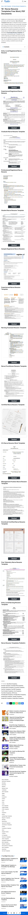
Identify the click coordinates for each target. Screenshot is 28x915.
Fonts (3, 802)
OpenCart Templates (6, 823)
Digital (3, 793)
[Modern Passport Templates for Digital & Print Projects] (23, 860)
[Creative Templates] (7, 1)
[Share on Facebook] (8, 913)
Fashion (3, 798)
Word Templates (7, 6)
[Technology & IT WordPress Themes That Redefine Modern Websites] (5, 759)
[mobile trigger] (2, 1)
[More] (25, 703)
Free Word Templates (6, 692)
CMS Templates (5, 791)
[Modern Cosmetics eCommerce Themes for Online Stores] (5, 712)
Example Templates (6, 685)
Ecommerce (11, 714)
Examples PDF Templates (17, 685)
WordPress (11, 762)
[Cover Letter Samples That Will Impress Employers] (23, 873)
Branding (4, 783)
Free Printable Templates (7, 691)
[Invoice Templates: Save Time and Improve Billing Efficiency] (23, 880)
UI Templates (4, 835)
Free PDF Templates (16, 689)
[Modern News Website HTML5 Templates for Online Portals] (5, 732)
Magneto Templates (6, 817)
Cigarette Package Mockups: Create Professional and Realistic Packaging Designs (17, 719)
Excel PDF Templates (19, 687)
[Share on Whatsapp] (16, 913)
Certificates (4, 789)
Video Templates (5, 838)
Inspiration (4, 812)
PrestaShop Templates (6, 828)
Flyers (3, 800)
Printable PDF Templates (7, 694)
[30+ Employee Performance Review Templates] (23, 893)
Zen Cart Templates (6, 850)
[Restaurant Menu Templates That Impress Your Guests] (23, 886)
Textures (4, 833)
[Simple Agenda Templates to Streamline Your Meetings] (23, 866)
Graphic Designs (5, 807)
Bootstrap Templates (13, 748)
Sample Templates (17, 696)
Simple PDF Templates (6, 698)
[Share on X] (11, 913)
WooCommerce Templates (7, 845)
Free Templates (17, 691)
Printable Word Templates (20, 694)
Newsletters (4, 821)
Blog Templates (5, 779)
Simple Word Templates (18, 698)
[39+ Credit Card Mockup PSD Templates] (5, 753)
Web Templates (12, 742)
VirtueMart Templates (6, 840)
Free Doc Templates (6, 689)
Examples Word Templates (7, 687)
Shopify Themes (5, 831)
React (3, 830)
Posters (3, 826)
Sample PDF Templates (6, 696)
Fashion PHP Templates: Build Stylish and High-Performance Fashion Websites (17, 739)
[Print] (22, 703)
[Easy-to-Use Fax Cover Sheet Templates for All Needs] (23, 906)
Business (3, 786)
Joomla (3, 814)
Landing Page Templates (7, 816)
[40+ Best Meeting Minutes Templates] (23, 899)
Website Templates (6, 843)
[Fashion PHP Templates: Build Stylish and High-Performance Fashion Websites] (5, 739)
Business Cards (5, 788)
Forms (3, 803)
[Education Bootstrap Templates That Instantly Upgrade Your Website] (5, 773)
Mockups (11, 722)
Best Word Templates (12, 683)
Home (2, 6)
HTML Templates (12, 734)
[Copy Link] (19, 913)
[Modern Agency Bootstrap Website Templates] (5, 746)
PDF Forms (14, 692)
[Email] (16, 703)
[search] (23, 1)
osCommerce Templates (7, 824)
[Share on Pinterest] (14, 913)
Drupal (3, 795)
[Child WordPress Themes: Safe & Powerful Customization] (5, 766)
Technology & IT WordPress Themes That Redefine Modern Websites (17, 759)
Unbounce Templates (6, 836)
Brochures (4, 784)
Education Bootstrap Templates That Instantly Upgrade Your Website (17, 773)
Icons (3, 810)
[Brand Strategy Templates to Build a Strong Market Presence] (5, 726)
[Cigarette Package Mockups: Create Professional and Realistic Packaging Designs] (5, 718)
